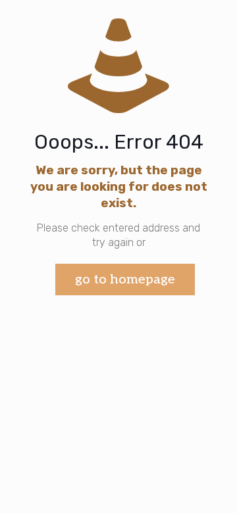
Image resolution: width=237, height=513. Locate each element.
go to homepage (125, 279)
